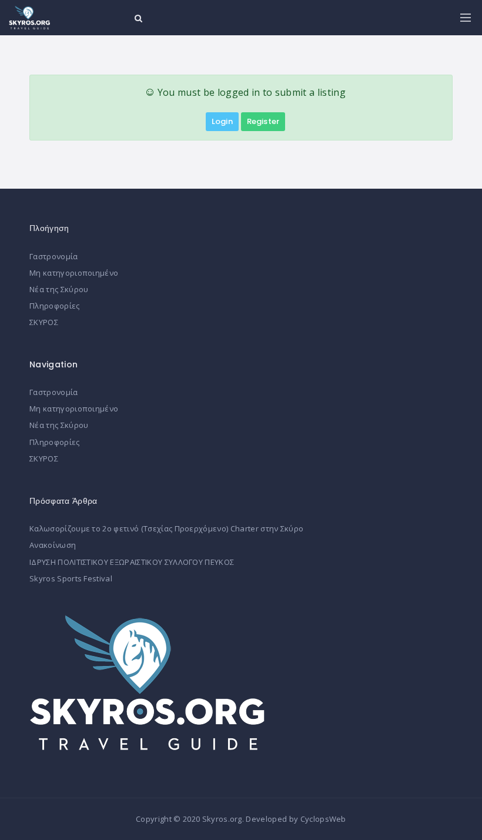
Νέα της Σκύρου (58, 289)
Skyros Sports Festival (70, 578)
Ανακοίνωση (52, 545)
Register (263, 121)
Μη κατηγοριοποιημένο (73, 272)
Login (222, 121)
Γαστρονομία (53, 256)
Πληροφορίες (54, 305)
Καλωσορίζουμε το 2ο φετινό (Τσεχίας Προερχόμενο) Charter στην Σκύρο (166, 528)
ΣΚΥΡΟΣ (43, 322)
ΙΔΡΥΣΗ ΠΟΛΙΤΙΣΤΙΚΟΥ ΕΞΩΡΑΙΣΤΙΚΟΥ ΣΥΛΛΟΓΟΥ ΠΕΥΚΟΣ (131, 562)
